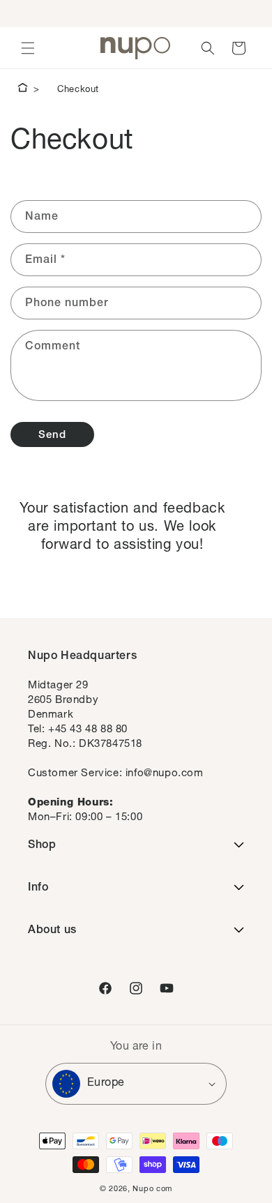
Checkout (78, 90)
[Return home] (22, 90)
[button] (28, 48)
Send (52, 435)
